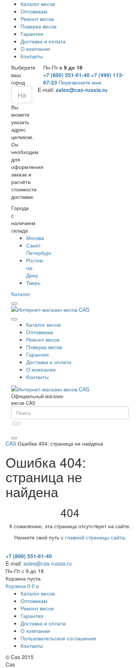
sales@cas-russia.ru (82, 89)
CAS (11, 443)
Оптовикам (34, 11)
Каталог (20, 294)
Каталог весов (38, 3)
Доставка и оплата (43, 41)
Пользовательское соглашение (58, 638)
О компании (35, 48)
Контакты (32, 56)
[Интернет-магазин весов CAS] (50, 309)
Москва (35, 237)
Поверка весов (38, 26)
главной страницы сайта (95, 537)
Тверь (33, 282)
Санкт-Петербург (39, 248)
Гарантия (32, 33)
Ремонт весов (37, 18)
